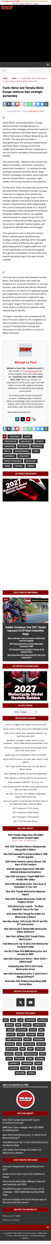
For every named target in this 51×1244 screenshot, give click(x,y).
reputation (31, 461)
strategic (19, 466)
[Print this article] (25, 104)
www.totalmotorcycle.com (19, 412)
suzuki (38, 1063)
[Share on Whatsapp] (30, 104)
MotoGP (41, 1044)
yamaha (30, 466)
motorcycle (12, 1049)
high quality (26, 441)
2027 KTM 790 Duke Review (26, 821)
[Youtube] (28, 419)
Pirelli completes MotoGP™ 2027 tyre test (25, 782)
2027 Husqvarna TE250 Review (25, 812)
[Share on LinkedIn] (13, 104)
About (15, 4)
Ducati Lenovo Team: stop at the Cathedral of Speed (25, 729)
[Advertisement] (25, 36)
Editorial (28, 4)
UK (33, 1068)
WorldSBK (20, 1073)
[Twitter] (23, 419)
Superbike (40, 1059)
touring (25, 1068)
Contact (36, 4)
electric (11, 1034)
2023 (13, 1020)
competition (39, 1025)
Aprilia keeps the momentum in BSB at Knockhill (25, 755)
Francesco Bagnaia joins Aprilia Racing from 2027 (26, 724)
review (18, 1054)
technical (14, 1068)
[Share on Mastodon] (34, 104)
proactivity (24, 456)
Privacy (21, 4)
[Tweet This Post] (9, 104)
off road (40, 1049)
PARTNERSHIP (10, 456)
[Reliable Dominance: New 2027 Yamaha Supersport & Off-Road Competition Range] (25, 621)
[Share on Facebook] (5, 104)
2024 (20, 1020)
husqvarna (39, 1039)
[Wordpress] (17, 419)
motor (7, 451)
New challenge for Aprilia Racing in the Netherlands (25, 773)
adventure (30, 1020)
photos (9, 1054)
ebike (41, 1030)
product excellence (13, 461)
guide (40, 1034)
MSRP (23, 1049)
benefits (9, 1025)
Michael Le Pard (37, 111)
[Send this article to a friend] (21, 104)
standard (19, 1059)
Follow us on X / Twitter (12, 1216)
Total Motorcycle (30, 371)
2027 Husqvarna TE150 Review (25, 808)
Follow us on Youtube (11, 1220)
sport (9, 1059)
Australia (42, 1020)
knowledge (37, 446)
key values (23, 446)
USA (39, 1068)
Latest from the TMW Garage (25, 593)
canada (27, 1025)
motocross (29, 1044)
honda (27, 1039)
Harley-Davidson (14, 1039)
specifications (31, 1054)
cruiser (10, 1030)
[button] (47, 65)
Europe (27, 436)
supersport (27, 1063)
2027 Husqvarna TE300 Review (25, 817)
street (29, 1059)
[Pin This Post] (17, 104)
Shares (7, 466)
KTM (19, 1044)
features (31, 1034)
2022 (6, 1020)
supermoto (14, 1063)
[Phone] (34, 419)
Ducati (33, 1030)
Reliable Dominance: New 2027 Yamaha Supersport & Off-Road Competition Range (25, 631)
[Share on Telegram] (38, 104)
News (36, 451)
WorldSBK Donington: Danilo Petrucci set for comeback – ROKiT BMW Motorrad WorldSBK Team (23, 1191)
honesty (39, 441)
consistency (14, 436)
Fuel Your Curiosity (25, 828)
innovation (9, 446)
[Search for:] (14, 70)
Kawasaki (10, 1044)
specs (42, 1054)
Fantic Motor (10, 441)
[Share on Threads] (46, 104)
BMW (18, 1025)
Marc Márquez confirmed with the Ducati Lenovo (25, 778)
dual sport (21, 1030)
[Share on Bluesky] (42, 104)
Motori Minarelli (22, 451)
